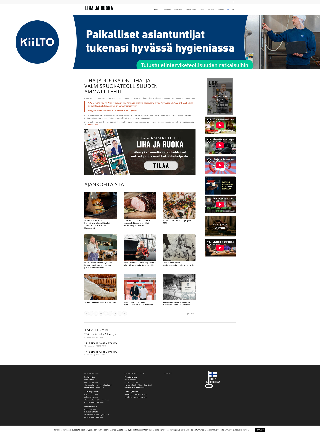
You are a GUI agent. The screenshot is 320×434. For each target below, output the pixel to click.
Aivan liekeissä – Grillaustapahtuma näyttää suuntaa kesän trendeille (140, 264)
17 (110, 313)
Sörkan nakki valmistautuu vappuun (100, 302)
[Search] (233, 9)
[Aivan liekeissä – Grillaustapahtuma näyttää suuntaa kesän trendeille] (140, 247)
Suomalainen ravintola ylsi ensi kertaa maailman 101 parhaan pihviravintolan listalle (98, 265)
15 (101, 313)
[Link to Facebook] (234, 2)
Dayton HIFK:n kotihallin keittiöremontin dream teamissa (138, 303)
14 (96, 313)
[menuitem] (156, 9)
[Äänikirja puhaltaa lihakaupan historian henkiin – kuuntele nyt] (179, 287)
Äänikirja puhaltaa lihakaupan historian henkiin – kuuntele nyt (177, 303)
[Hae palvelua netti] (220, 186)
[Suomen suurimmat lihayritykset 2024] (179, 205)
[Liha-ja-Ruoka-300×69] (103, 9)
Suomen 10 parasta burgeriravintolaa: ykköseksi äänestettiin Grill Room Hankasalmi (97, 224)
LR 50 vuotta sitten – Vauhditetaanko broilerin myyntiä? (178, 264)
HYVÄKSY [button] (260, 430)
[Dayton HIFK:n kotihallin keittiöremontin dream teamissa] (140, 287)
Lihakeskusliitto (92, 125)
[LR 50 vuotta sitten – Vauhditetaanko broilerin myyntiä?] (179, 247)
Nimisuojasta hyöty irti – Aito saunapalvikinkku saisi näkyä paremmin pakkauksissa (137, 223)
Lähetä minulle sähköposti (94, 388)
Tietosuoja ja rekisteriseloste (135, 394)
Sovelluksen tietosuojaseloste (136, 397)
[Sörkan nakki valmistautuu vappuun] (100, 287)
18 (115, 313)
